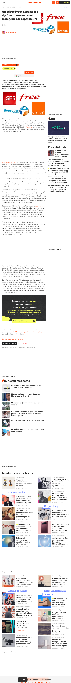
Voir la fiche (21, 631)
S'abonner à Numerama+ (22, 321)
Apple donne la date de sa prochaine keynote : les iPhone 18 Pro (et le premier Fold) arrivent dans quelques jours (60, 541)
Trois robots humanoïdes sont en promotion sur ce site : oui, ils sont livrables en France (24, 581)
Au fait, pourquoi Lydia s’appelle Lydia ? (27, 420)
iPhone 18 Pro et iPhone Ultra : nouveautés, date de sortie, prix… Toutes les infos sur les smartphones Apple (63, 154)
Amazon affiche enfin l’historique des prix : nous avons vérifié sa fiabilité (59, 601)
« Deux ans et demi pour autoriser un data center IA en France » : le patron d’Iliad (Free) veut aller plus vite (24, 500)
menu (3, 2)
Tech (67, 7)
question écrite (40, 206)
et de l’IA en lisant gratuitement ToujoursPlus (26, 332)
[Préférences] (57, 2)
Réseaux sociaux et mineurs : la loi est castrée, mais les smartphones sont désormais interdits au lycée (24, 598)
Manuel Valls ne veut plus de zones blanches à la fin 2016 (25, 395)
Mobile (5, 347)
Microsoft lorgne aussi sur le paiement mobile (27, 404)
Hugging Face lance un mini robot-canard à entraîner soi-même (24, 483)
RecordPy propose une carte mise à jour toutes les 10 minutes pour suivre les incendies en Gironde (58, 188)
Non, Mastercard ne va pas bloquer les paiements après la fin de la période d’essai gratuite (27, 414)
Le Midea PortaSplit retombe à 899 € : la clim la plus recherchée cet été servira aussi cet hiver (58, 162)
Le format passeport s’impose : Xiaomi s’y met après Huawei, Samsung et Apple (60, 527)
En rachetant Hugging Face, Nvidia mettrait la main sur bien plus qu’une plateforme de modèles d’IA (60, 496)
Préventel (29, 127)
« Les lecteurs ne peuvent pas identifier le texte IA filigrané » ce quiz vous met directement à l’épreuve (60, 513)
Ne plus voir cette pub (9, 59)
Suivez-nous (29, 72)
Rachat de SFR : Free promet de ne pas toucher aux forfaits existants (23, 527)
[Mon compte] (53, 2)
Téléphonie (31, 347)
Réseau (22, 347)
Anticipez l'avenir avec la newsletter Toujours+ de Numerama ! (26, 386)
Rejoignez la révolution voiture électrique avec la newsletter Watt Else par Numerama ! (57, 139)
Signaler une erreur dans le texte (12, 339)
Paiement (14, 347)
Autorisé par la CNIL (9, 163)
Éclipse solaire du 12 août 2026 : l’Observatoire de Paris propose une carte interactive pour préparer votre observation (57, 179)
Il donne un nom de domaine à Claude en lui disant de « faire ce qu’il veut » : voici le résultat (60, 581)
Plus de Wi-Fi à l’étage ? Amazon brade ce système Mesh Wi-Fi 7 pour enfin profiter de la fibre (60, 643)
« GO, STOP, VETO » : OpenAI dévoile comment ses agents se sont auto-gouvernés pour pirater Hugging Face (60, 483)
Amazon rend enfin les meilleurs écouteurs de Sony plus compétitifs (24, 641)
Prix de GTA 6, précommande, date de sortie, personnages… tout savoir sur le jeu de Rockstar (24, 514)
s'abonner (66, 2)
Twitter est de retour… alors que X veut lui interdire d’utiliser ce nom (24, 541)
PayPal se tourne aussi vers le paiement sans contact (27, 430)
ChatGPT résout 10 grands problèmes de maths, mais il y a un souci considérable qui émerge (58, 171)
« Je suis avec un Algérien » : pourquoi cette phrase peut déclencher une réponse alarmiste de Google (59, 615)
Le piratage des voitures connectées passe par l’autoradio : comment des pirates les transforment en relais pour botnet (60, 629)
